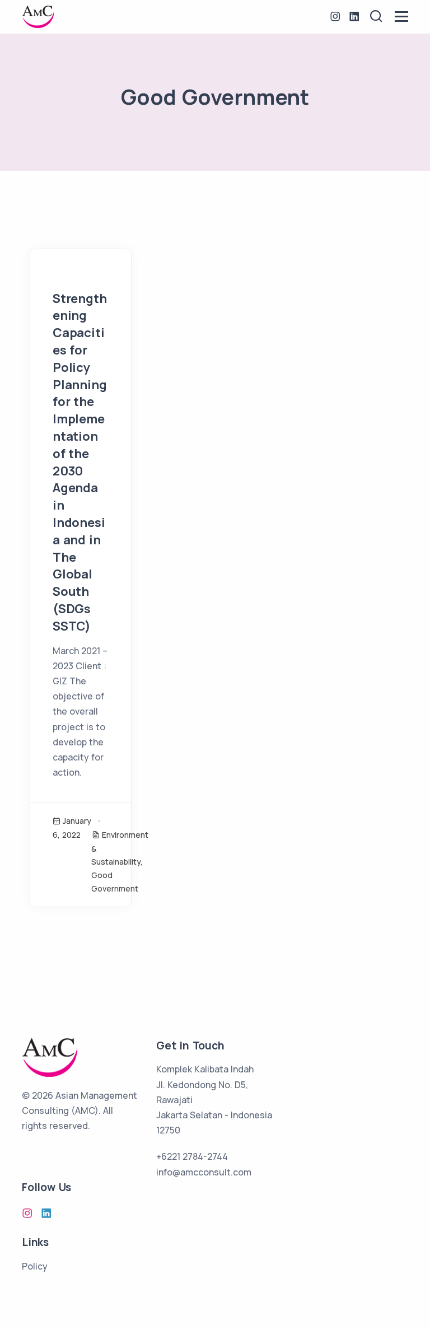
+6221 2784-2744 (192, 1156)
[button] (376, 16)
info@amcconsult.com (203, 1172)
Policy (35, 1266)
